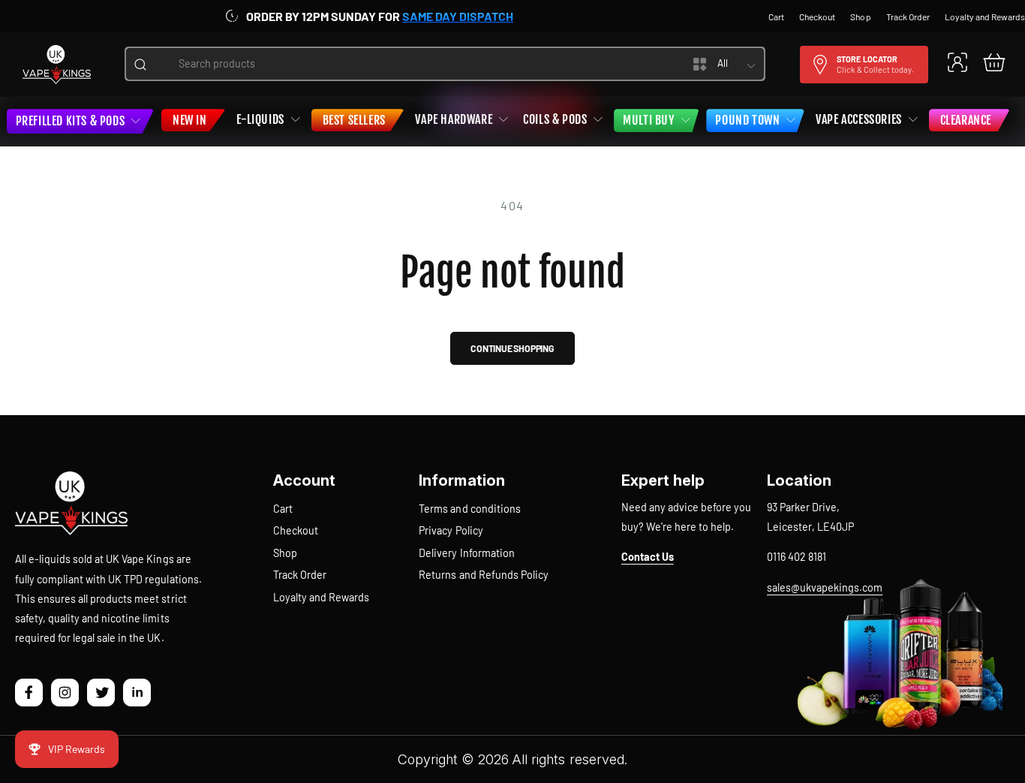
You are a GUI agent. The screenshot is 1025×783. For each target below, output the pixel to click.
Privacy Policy (450, 530)
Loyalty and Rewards (321, 597)
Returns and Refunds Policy (483, 574)
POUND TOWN (747, 120)
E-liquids (260, 119)
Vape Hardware (453, 119)
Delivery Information (466, 553)
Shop (285, 553)
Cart (283, 508)
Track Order (299, 574)
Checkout (295, 530)
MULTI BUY (648, 120)
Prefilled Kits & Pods (70, 120)
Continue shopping (512, 348)
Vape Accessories (859, 119)
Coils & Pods (555, 119)
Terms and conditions (469, 508)
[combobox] (408, 64)
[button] (993, 62)
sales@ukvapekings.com (824, 587)
